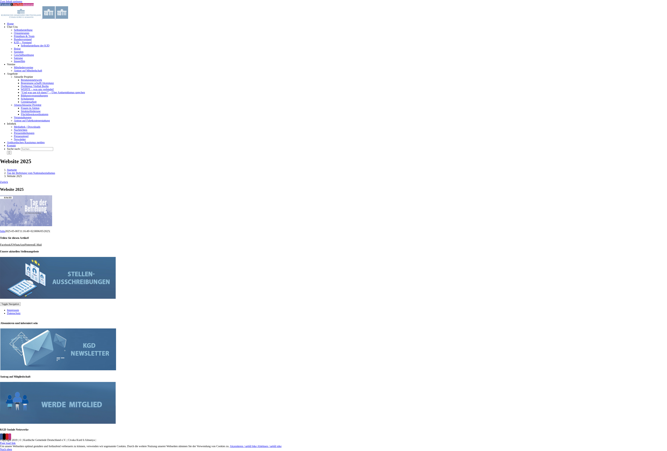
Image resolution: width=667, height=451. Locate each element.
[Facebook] (1, 436)
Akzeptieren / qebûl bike (243, 446)
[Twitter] (4, 436)
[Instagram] (9, 436)
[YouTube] (7, 436)
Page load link (8, 443)
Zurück (4, 182)
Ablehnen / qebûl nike (269, 446)
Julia (2, 231)
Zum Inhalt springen (11, 1)
